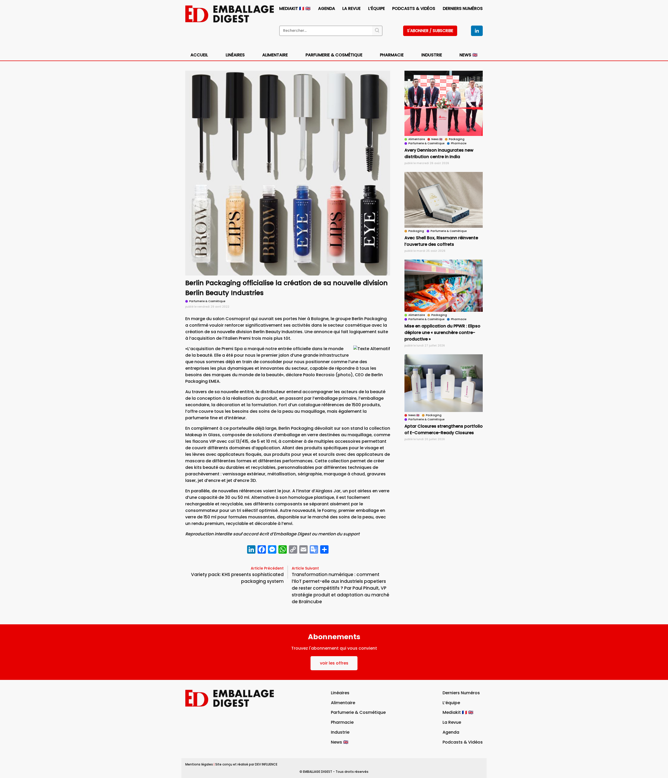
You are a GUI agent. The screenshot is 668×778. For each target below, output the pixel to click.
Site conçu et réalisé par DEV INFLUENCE (246, 764)
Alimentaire (275, 55)
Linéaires (235, 55)
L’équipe (376, 8)
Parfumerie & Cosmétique (334, 55)
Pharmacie (392, 55)
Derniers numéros (463, 8)
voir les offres (334, 663)
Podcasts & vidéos (413, 8)
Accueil (199, 55)
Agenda (326, 8)
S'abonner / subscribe (430, 30)
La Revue (351, 8)
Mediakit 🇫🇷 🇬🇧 (295, 8)
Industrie (340, 732)
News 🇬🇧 (469, 55)
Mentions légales (199, 764)
